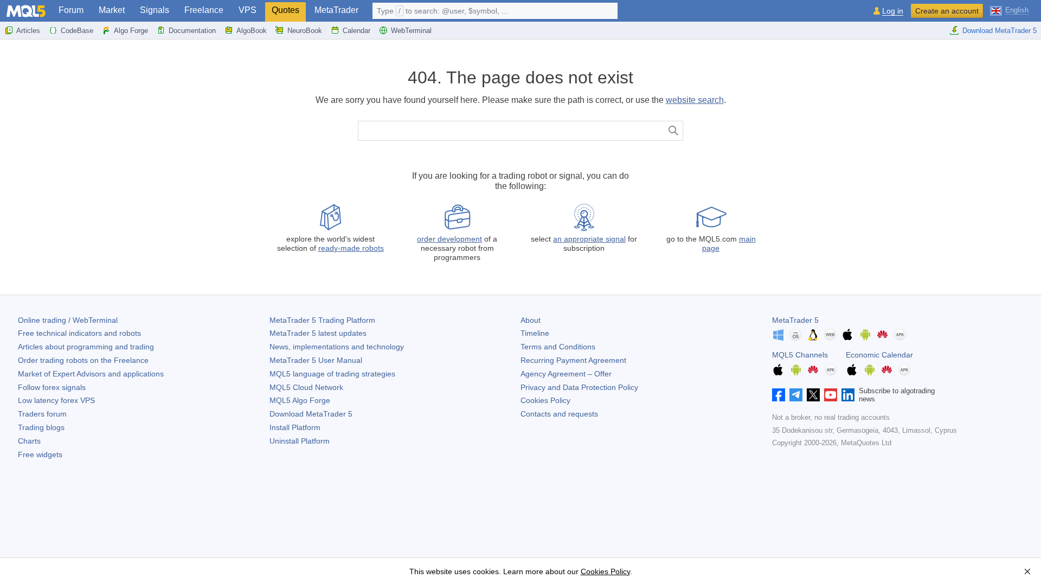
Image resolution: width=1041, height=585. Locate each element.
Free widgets (40, 454)
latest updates (318, 333)
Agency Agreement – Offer (566, 373)
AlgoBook (251, 31)
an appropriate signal (589, 239)
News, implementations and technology (336, 346)
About (530, 320)
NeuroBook (304, 31)
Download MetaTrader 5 (999, 31)
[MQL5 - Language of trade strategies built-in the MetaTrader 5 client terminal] (26, 11)
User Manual (315, 360)
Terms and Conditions (557, 346)
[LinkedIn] (847, 394)
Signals (154, 10)
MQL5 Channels (800, 354)
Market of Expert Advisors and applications (91, 373)
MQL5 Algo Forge (299, 400)
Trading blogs (41, 427)
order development (449, 239)
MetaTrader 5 (795, 320)
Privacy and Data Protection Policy (579, 387)
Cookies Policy (545, 400)
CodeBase (77, 31)
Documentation (192, 31)
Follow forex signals (52, 387)
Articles (28, 31)
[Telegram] (795, 394)
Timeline (534, 333)
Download (310, 414)
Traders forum (42, 414)
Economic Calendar (879, 354)
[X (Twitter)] (813, 394)
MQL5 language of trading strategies (332, 373)
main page (729, 243)
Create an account (947, 10)
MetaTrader (336, 10)
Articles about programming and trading (86, 346)
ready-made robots (351, 248)
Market (112, 10)
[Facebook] (778, 394)
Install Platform (294, 427)
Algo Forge (131, 31)
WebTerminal (411, 31)
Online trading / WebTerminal (68, 320)
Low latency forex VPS (56, 400)
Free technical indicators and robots (79, 333)
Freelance (203, 10)
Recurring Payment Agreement (573, 360)
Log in (892, 11)
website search (695, 100)
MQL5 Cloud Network (306, 387)
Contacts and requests (559, 414)
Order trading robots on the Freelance (83, 360)
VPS (247, 10)
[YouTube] (830, 394)
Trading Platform (322, 320)
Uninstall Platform (299, 441)
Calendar (356, 31)
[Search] (673, 131)
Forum (71, 10)
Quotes (285, 10)
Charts (29, 441)
